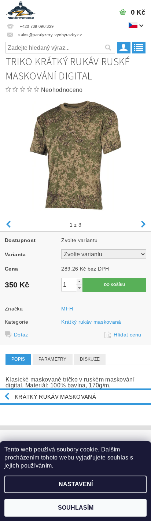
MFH (67, 309)
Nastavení (76, 484)
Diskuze (90, 359)
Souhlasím (75, 508)
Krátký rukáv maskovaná (91, 322)
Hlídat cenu (127, 335)
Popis (18, 359)
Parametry (52, 359)
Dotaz (21, 335)
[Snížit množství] (79, 287)
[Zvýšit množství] (79, 281)
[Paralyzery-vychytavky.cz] (20, 9)
